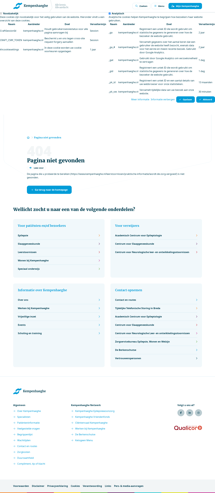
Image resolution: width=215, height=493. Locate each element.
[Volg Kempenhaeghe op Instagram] (198, 412)
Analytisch (118, 13)
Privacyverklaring (57, 486)
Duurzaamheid (25, 457)
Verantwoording (92, 486)
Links (108, 486)
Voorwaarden (21, 486)
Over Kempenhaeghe (29, 411)
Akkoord (207, 99)
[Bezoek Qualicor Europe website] (188, 428)
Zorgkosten (23, 452)
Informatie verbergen (163, 99)
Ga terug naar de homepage (51, 189)
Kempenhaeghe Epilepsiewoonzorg (95, 411)
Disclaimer (38, 486)
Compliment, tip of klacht (31, 463)
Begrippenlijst (25, 434)
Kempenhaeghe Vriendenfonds (92, 416)
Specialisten (23, 416)
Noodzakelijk (10, 13)
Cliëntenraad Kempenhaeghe (91, 422)
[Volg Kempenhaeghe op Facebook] (180, 412)
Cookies (75, 486)
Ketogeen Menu (84, 440)
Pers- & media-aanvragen (128, 486)
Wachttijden (24, 440)
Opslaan (187, 99)
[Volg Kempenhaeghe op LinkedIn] (189, 412)
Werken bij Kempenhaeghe (90, 428)
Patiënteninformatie (28, 422)
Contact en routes (27, 446)
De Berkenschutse (85, 434)
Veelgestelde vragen (28, 428)
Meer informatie (140, 99)
